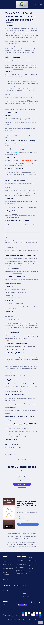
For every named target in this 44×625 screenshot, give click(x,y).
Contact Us (33, 67)
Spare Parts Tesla (26, 596)
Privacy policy (31, 619)
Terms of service (38, 619)
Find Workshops (6, 588)
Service (24, 593)
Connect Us (31, 97)
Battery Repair (6, 579)
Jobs (30, 571)
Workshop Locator (17, 165)
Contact (28, 100)
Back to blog (22, 459)
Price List (7, 187)
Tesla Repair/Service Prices (7, 565)
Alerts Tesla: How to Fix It (28, 588)
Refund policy (25, 619)
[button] (2, 4)
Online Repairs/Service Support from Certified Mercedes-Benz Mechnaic (21, 560)
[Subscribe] (16, 604)
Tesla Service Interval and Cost (8, 569)
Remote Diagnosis (21, 60)
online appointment (17, 273)
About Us (31, 563)
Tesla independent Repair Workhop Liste (8, 573)
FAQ (30, 565)
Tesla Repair (5, 561)
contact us (7, 163)
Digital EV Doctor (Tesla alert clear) (16, 619)
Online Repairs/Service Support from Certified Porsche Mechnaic (21, 566)
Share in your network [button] (11, 454)
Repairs (24, 590)
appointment (20, 195)
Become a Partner (11, 349)
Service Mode (29, 60)
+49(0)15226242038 (18, 69)
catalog (9, 207)
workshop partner (13, 546)
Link (17, 67)
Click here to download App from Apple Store (26, 524)
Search (30, 557)
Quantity (22, 474)
